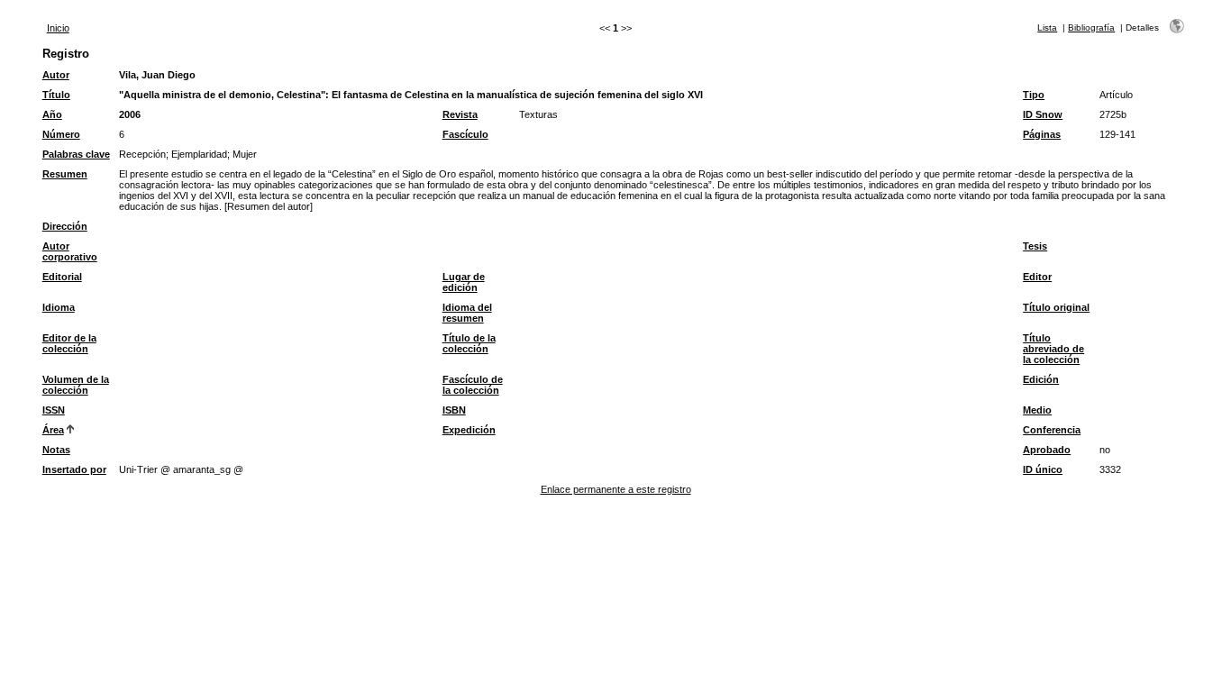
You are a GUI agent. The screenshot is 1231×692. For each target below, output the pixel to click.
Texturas (538, 114)
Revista (460, 114)
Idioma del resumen (467, 312)
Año (52, 114)
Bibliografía (1091, 27)
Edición (1041, 379)
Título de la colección (469, 343)
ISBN (454, 410)
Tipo (1033, 94)
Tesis (1035, 246)
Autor (55, 74)
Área (53, 429)
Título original (1056, 307)
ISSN (53, 410)
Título (56, 94)
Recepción (142, 154)
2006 (130, 114)
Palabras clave (76, 154)
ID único (1042, 469)
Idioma (58, 307)
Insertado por (74, 469)
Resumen (64, 173)
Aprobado (1047, 449)
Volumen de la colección (75, 385)
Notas (56, 449)
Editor (1037, 276)
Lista (1047, 27)
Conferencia (1052, 429)
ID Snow (1042, 114)
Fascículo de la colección (472, 385)
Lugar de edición (463, 282)
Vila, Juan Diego (157, 74)
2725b (1112, 114)
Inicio (58, 28)
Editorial (62, 276)
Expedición (469, 429)
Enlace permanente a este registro (616, 489)
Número (61, 134)
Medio (1037, 410)
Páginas (1042, 134)
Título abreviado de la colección (1053, 348)
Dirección (64, 226)
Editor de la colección (69, 343)
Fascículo (465, 134)
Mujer (245, 154)
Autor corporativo (69, 251)
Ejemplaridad (199, 154)
